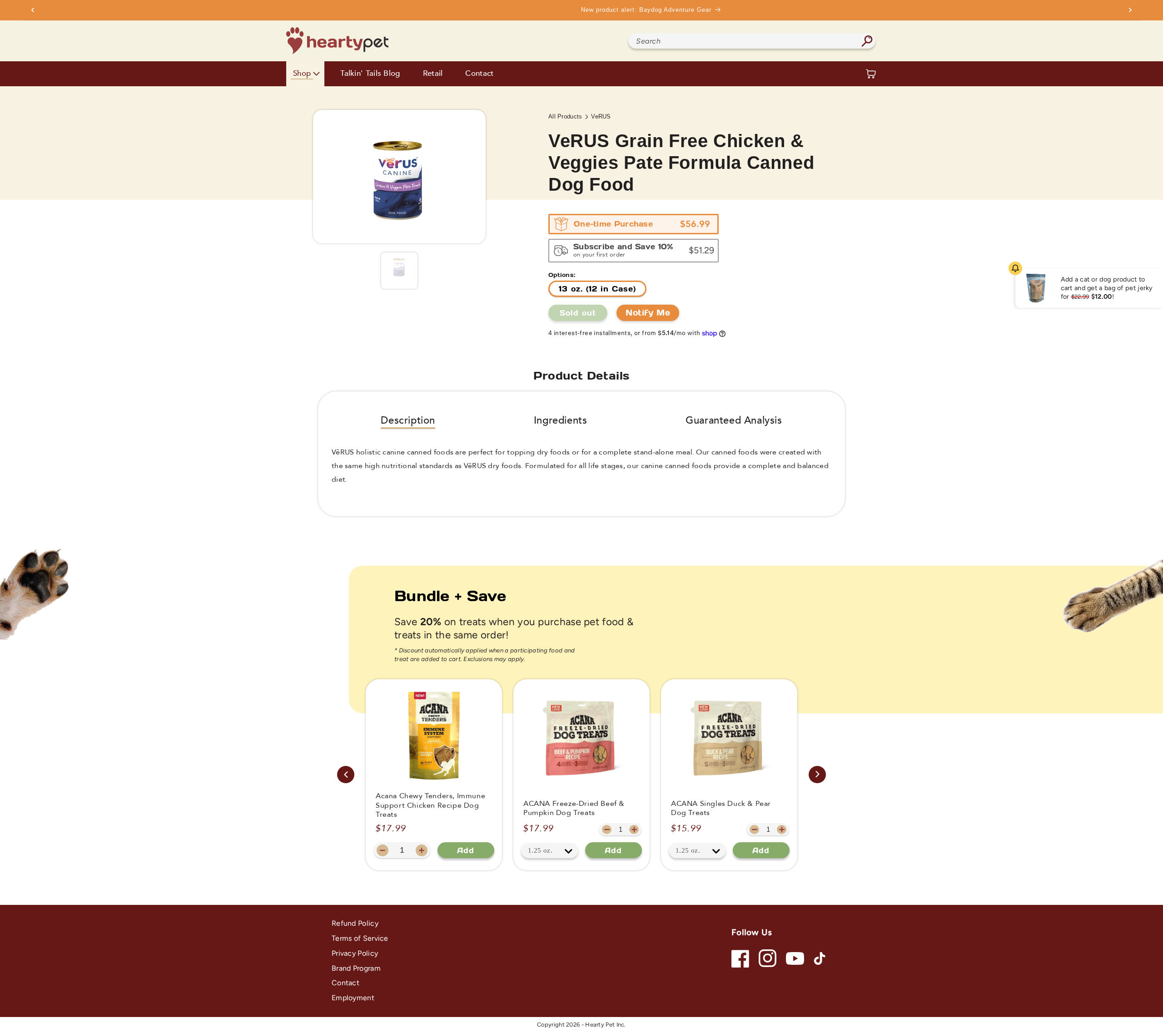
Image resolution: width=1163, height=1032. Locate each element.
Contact (479, 74)
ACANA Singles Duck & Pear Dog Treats (721, 808)
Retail (433, 74)
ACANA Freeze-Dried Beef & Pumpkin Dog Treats (574, 808)
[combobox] (751, 41)
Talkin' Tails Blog (370, 74)
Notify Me (648, 312)
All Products (565, 116)
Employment (353, 997)
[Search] (867, 41)
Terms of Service (360, 938)
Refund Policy (355, 923)
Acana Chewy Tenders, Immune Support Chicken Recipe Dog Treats (430, 805)
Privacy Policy (355, 953)
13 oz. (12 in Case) (597, 288)
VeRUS (601, 116)
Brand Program (356, 968)
